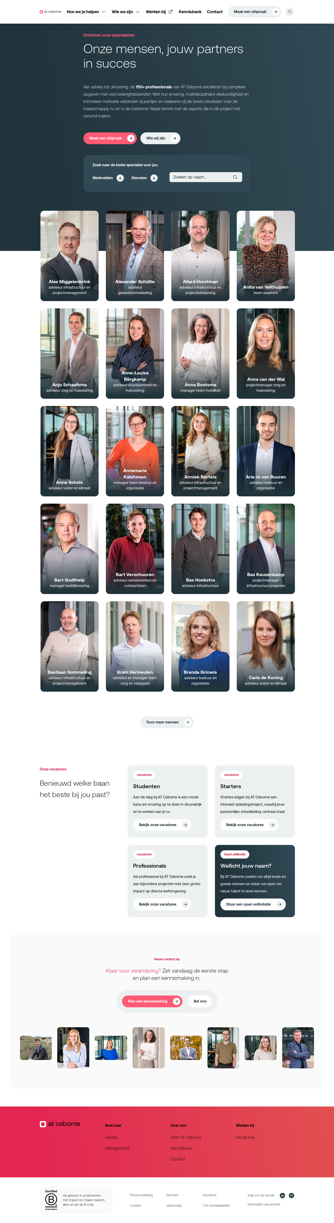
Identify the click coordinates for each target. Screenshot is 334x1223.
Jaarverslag (173, 1205)
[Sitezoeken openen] (289, 11)
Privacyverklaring (141, 1195)
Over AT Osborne (186, 1137)
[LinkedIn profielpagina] (282, 1195)
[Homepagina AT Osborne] (69, 1142)
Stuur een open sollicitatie (248, 904)
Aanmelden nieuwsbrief (263, 1204)
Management (117, 1148)
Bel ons (200, 1001)
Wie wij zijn (155, 138)
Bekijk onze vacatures (157, 825)
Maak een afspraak (250, 12)
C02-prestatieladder (216, 1205)
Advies (111, 1137)
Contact (178, 1159)
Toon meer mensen (162, 722)
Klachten (172, 1195)
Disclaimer (210, 1195)
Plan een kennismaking (147, 1001)
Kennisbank (181, 1148)
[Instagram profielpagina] (291, 1195)
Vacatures (245, 1137)
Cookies (135, 1205)
